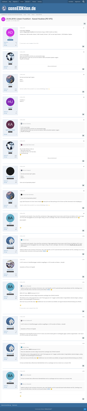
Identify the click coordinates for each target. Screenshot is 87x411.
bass (45, 251)
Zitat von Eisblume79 (27, 320)
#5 (83, 119)
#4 (83, 97)
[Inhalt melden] (83, 46)
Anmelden (71, 1)
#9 (83, 213)
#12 (83, 282)
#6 (83, 141)
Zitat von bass (26, 239)
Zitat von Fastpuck (27, 170)
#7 (83, 166)
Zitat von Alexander (27, 286)
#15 (83, 371)
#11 (83, 259)
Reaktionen (6, 42)
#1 (83, 28)
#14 (83, 343)
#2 (83, 52)
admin (9, 20)
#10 (83, 236)
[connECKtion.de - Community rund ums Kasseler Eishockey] (43, 8)
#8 (83, 190)
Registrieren (77, 1)
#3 (83, 74)
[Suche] (83, 1)
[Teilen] (84, 24)
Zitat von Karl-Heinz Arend (28, 144)
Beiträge (5, 45)
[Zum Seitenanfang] (85, 409)
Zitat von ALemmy (27, 123)
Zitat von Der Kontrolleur (28, 194)
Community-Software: (43, 409)
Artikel (5, 43)
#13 (83, 316)
